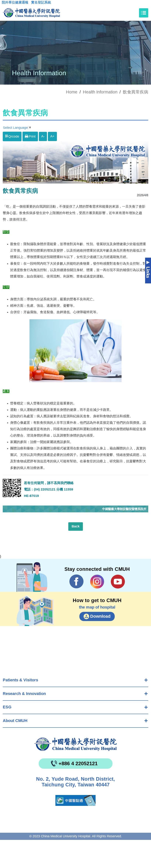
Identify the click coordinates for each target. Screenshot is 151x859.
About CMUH (15, 720)
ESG (7, 707)
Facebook (76, 581)
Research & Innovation (24, 693)
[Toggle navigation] (143, 12)
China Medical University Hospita (75, 744)
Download (100, 616)
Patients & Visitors (20, 680)
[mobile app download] (75, 800)
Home (71, 92)
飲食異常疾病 (135, 92)
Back (76, 526)
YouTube (118, 581)
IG (97, 581)
